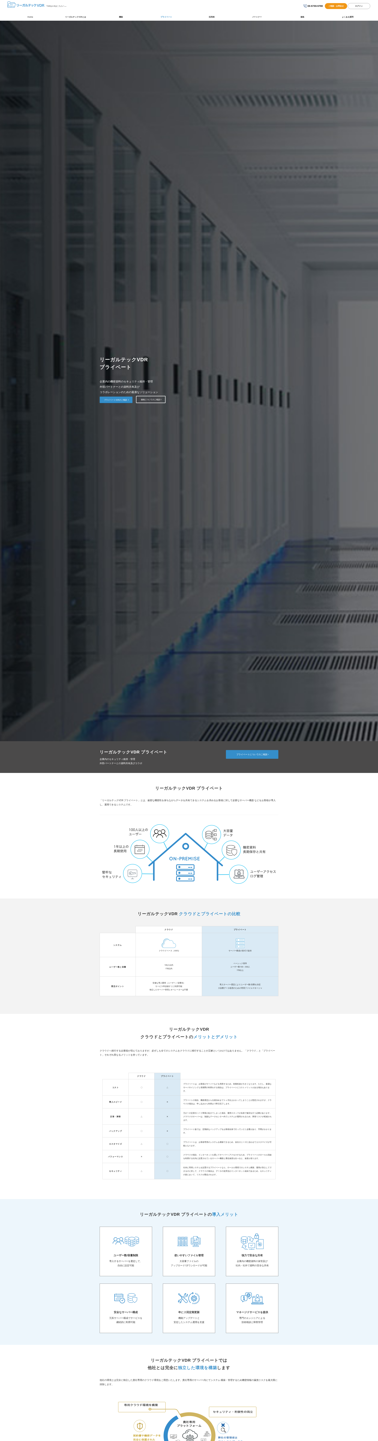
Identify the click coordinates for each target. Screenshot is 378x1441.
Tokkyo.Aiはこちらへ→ (57, 6)
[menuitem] (30, 17)
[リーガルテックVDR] (26, 5)
